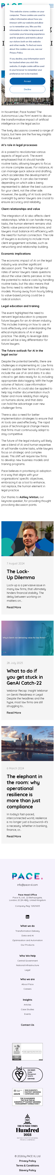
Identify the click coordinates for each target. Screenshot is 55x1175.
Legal (27, 970)
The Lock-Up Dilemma (21, 574)
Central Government (27, 960)
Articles (27, 1004)
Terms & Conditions (27, 1165)
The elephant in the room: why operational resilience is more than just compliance (24, 791)
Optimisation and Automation (27, 940)
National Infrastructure (27, 965)
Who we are (27, 979)
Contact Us (27, 1024)
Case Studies (27, 1009)
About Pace (27, 984)
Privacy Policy (27, 1160)
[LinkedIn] (27, 917)
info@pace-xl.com (27, 884)
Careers (27, 988)
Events (27, 1014)
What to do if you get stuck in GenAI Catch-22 (25, 677)
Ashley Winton (29, 497)
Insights (27, 999)
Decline (27, 89)
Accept (27, 81)
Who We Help (27, 955)
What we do (27, 925)
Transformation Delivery (27, 931)
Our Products (27, 944)
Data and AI (28, 935)
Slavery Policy (27, 1170)
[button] (51, 5)
